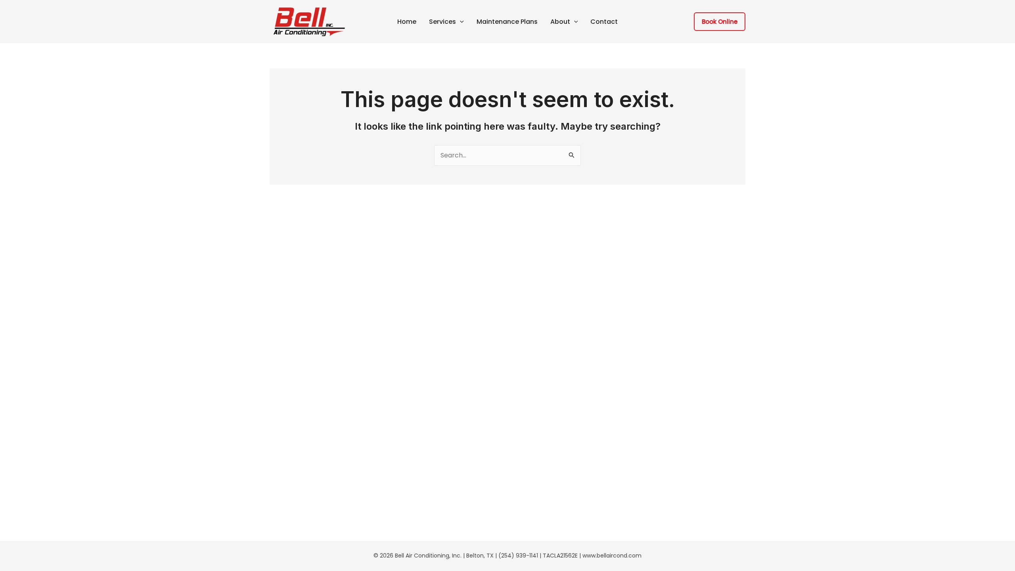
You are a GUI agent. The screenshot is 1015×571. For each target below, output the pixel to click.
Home (406, 22)
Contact (604, 22)
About (560, 22)
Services (442, 22)
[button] (460, 22)
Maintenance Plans (507, 22)
